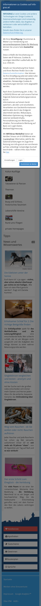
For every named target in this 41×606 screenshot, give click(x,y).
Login (20, 160)
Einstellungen (9, 160)
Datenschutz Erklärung (13, 33)
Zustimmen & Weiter (29, 164)
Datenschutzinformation (13, 73)
